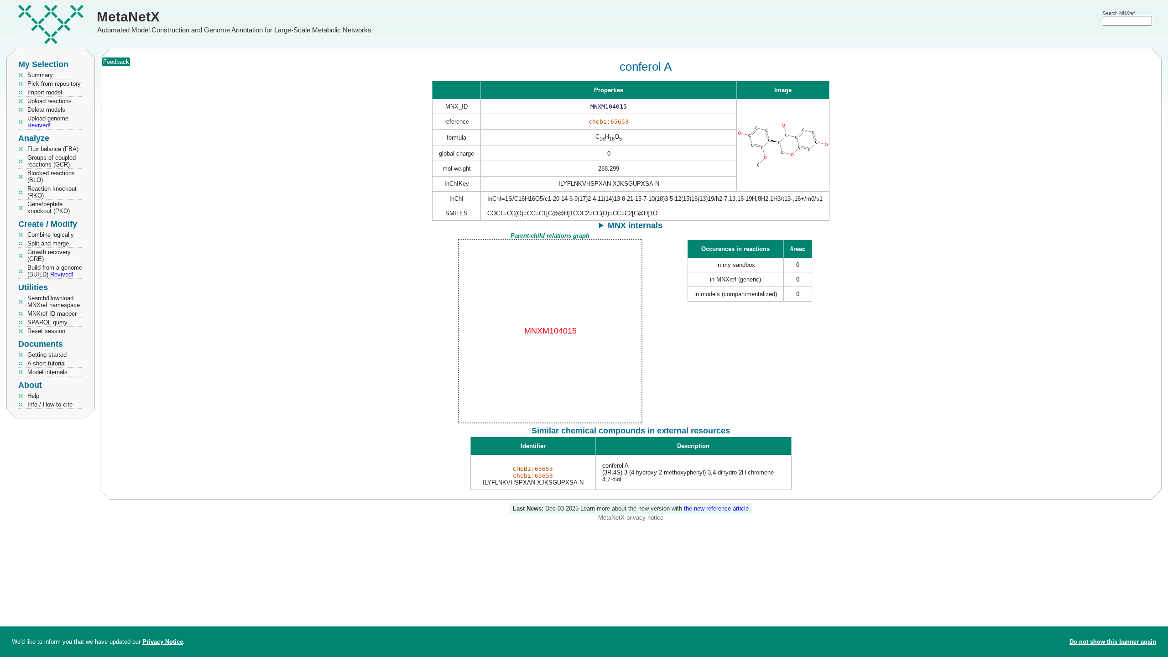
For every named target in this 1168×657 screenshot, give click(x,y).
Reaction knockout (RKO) (52, 192)
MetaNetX (128, 16)
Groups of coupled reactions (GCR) (51, 161)
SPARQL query (47, 322)
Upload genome (47, 122)
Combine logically (50, 234)
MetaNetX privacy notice (630, 517)
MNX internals (635, 225)
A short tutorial (46, 363)
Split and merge (48, 243)
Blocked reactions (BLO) (51, 176)
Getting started (47, 354)
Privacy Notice (162, 641)
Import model (44, 92)
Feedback (116, 61)
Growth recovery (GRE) (49, 255)
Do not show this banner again (1112, 641)
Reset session (46, 331)
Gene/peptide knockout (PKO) (48, 207)
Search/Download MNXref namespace (53, 301)
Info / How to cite (50, 404)
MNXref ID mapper (52, 313)
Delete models (46, 109)
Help (33, 395)
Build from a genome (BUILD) (54, 271)
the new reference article (716, 508)
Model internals (47, 372)
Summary (40, 75)
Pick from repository (54, 83)
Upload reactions (49, 101)
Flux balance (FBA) (52, 149)
